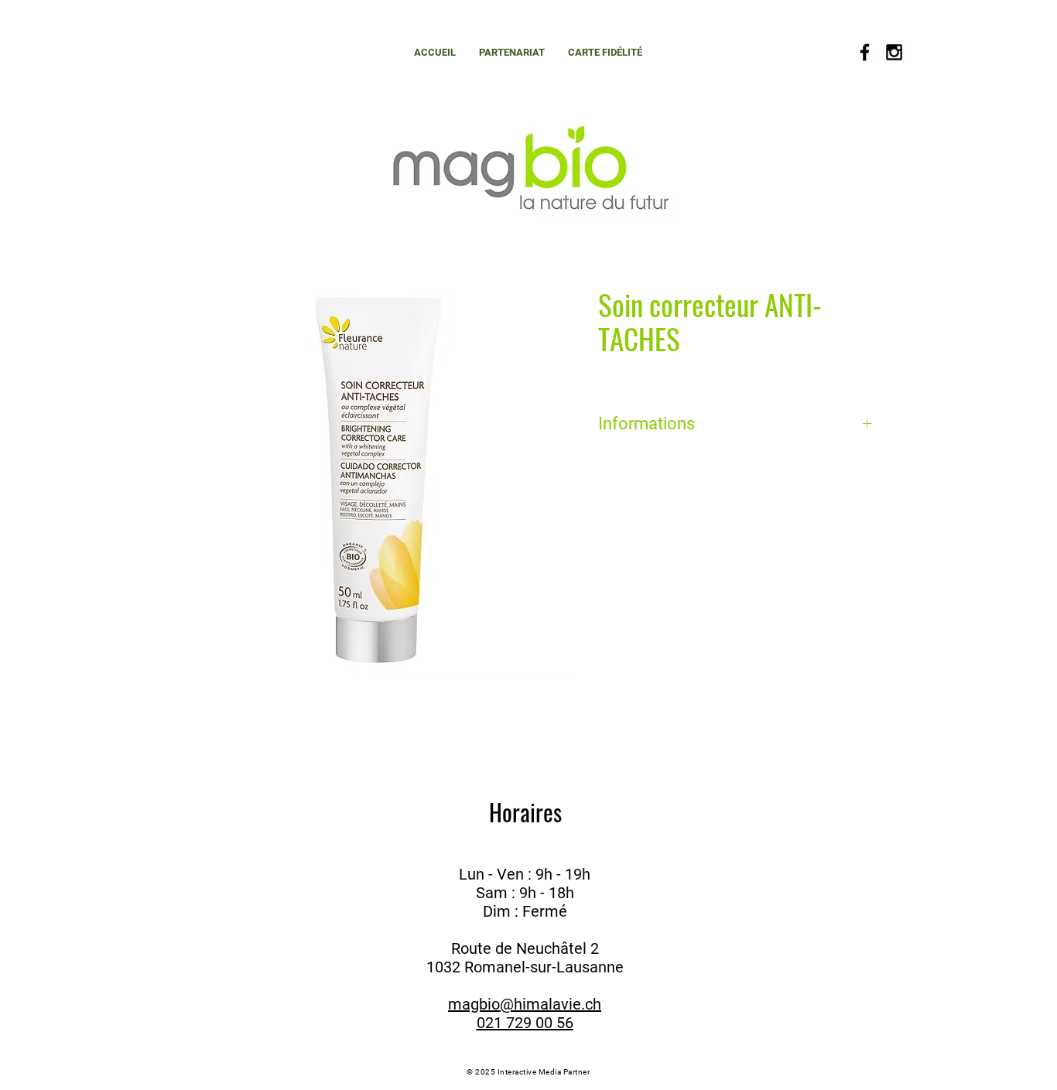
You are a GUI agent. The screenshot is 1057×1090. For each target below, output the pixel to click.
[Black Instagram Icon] (894, 52)
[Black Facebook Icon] (864, 52)
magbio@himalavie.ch (524, 1004)
